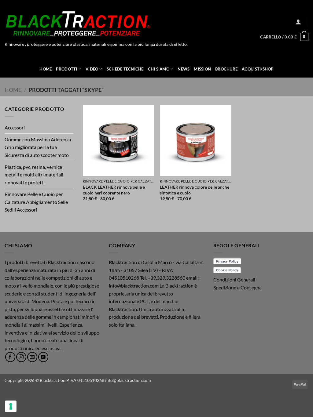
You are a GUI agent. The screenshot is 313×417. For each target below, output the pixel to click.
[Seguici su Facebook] (10, 357)
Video (92, 69)
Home (45, 69)
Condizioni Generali (234, 279)
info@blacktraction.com (128, 380)
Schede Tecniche (125, 69)
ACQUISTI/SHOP (257, 69)
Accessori (15, 127)
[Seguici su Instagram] (21, 357)
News (184, 69)
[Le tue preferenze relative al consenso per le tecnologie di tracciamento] (11, 406)
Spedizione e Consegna (237, 287)
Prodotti (66, 69)
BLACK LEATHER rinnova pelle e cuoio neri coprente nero (114, 189)
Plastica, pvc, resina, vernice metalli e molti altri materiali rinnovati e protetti (34, 174)
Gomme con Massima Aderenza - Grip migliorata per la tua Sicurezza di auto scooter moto (39, 147)
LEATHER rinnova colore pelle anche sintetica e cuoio (194, 189)
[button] (298, 21)
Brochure (226, 69)
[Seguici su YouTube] (43, 357)
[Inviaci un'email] (32, 357)
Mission (202, 69)
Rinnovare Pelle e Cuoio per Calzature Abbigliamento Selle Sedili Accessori (36, 201)
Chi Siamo (158, 69)
